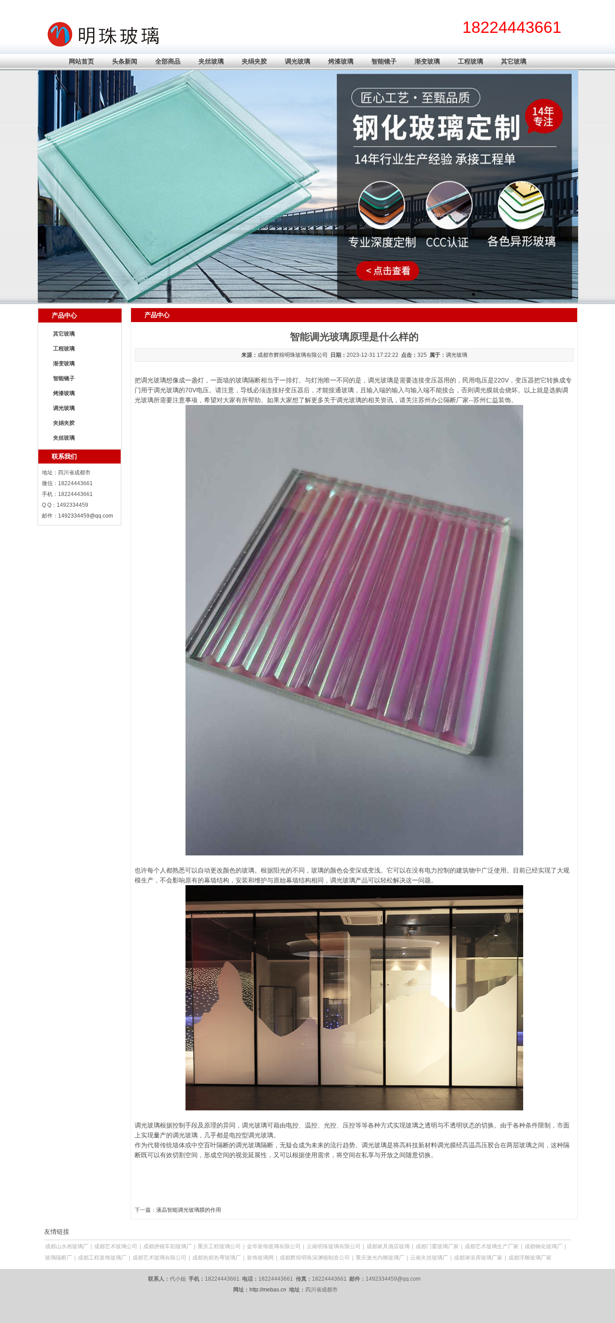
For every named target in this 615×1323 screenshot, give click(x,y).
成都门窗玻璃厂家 (437, 1246)
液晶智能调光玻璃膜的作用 (188, 1210)
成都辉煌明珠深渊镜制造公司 (315, 1258)
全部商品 (168, 61)
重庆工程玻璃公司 (219, 1246)
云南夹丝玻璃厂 (429, 1258)
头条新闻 (124, 61)
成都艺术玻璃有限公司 (159, 1258)
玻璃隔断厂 (58, 1258)
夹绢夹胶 (254, 61)
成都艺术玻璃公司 (115, 1246)
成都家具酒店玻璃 (388, 1246)
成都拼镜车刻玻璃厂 (167, 1246)
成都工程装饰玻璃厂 (102, 1258)
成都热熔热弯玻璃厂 (216, 1258)
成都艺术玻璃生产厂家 (492, 1246)
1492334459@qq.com (85, 516)
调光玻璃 (297, 61)
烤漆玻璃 (340, 61)
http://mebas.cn (267, 1290)
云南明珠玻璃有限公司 (334, 1246)
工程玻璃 (470, 61)
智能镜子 (384, 61)
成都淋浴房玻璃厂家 (478, 1258)
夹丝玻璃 (211, 61)
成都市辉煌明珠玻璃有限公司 (293, 355)
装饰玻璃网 (260, 1258)
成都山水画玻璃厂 (66, 1246)
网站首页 (81, 61)
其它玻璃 (513, 61)
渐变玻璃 (427, 61)
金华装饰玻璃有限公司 (274, 1246)
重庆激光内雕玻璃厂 (380, 1258)
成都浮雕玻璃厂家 (530, 1258)
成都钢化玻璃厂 (543, 1246)
